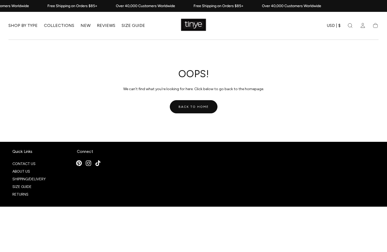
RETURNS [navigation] (20, 194)
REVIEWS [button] (106, 25)
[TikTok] (98, 163)
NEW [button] (86, 25)
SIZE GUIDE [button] (133, 25)
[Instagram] (88, 163)
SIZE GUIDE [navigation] (22, 187)
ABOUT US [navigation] (21, 171)
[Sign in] (363, 25)
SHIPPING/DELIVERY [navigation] (29, 179)
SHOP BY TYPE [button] (23, 25)
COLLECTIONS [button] (59, 25)
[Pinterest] (79, 163)
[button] (334, 26)
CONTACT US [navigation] (24, 164)
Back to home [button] (193, 107)
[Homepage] (193, 25)
